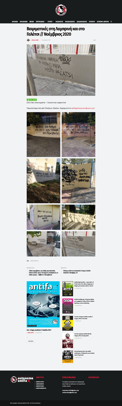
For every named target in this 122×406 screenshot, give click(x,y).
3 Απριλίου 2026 (78, 357)
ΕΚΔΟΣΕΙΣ (59, 22)
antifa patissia (34, 260)
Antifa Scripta (31, 332)
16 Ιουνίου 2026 (78, 305)
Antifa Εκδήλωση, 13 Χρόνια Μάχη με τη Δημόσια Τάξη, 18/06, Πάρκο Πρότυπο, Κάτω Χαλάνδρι (84, 301)
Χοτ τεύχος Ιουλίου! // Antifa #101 (39, 330)
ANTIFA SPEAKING (32, 325)
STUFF (50, 22)
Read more (31, 341)
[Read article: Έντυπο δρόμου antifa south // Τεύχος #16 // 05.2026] (67, 323)
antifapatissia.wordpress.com (83, 108)
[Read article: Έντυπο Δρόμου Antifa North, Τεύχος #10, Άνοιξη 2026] (67, 340)
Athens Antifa (35, 40)
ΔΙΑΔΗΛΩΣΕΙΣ (82, 22)
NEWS (31, 22)
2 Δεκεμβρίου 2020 (45, 40)
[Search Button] (111, 21)
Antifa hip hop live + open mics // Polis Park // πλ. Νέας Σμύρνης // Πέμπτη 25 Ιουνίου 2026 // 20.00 (84, 284)
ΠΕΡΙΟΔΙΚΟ (40, 22)
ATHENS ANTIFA (103, 22)
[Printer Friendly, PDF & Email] (32, 99)
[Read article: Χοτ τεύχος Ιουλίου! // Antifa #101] (43, 304)
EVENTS (92, 22)
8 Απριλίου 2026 (78, 338)
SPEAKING (24, 22)
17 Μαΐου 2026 (78, 321)
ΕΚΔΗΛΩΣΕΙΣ (70, 22)
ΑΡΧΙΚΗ (15, 22)
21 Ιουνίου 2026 (78, 288)
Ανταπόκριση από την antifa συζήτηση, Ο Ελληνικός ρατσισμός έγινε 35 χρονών (84, 353)
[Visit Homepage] (61, 10)
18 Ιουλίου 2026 (38, 332)
